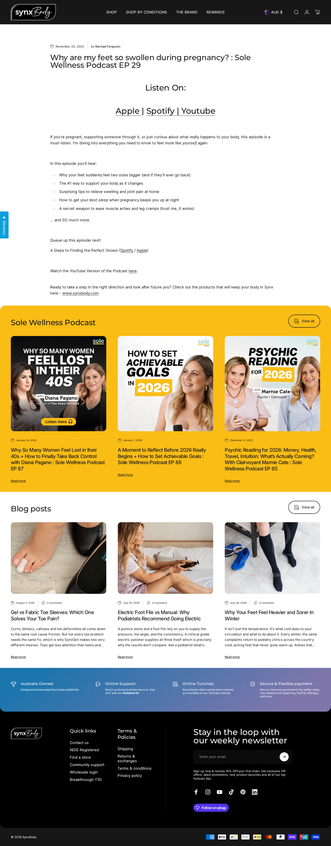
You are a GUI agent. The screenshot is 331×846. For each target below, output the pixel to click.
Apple (127, 111)
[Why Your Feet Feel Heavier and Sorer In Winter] (272, 558)
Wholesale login (84, 772)
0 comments (54, 602)
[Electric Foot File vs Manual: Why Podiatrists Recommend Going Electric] (165, 558)
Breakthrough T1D (86, 779)
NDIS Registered (84, 750)
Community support (87, 764)
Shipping (125, 748)
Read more (18, 481)
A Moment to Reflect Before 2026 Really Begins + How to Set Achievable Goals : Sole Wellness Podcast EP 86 (162, 456)
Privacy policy (130, 775)
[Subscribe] (284, 756)
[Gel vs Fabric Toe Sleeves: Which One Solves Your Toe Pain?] (58, 558)
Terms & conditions (135, 768)
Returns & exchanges (127, 758)
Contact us (79, 742)
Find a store (80, 757)
